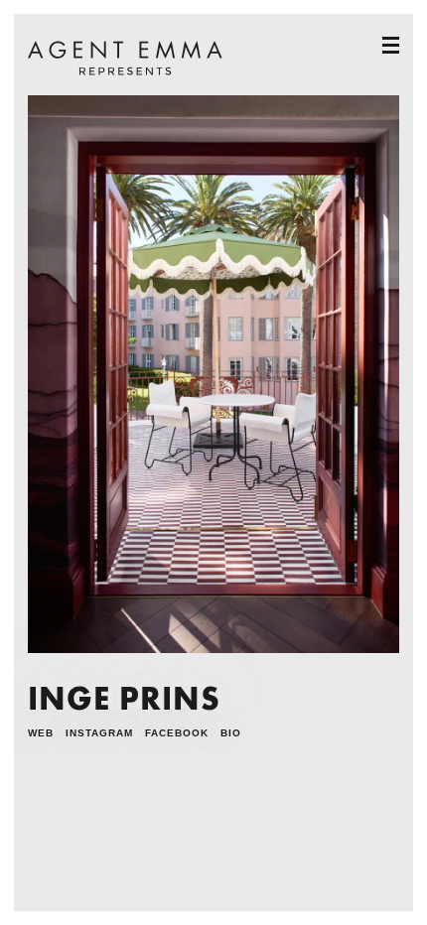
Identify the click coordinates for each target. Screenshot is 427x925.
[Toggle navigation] (390, 45)
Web (41, 732)
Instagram (99, 732)
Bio (230, 732)
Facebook (177, 732)
